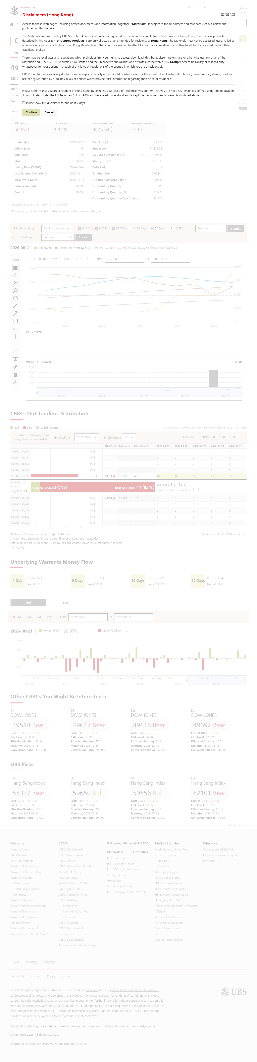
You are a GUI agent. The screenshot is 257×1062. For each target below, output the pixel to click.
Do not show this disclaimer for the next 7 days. (55, 103)
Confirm (31, 112)
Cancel (49, 112)
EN (233, 14)
